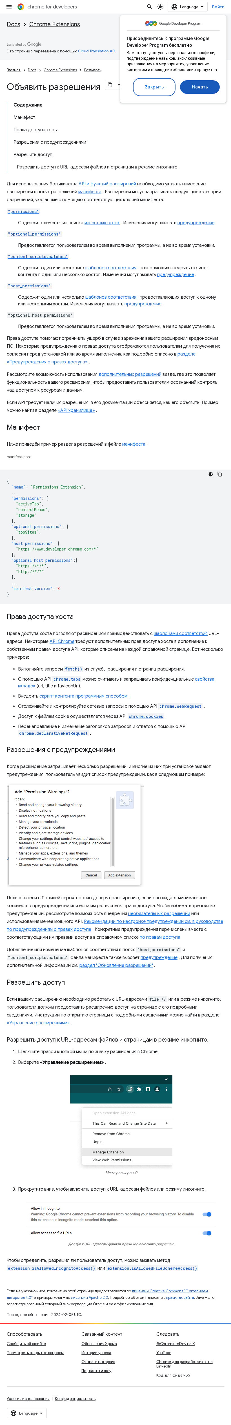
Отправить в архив (98, 1361)
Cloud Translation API (96, 51)
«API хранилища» (76, 410)
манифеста (89, 192)
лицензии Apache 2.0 (89, 1297)
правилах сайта (180, 1297)
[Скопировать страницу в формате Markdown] (110, 85)
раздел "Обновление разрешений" (116, 965)
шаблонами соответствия (181, 633)
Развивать (92, 70)
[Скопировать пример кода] (219, 474)
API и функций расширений (107, 184)
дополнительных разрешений (130, 374)
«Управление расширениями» (38, 1023)
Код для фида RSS (173, 1375)
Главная (14, 70)
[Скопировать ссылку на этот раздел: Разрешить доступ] (70, 983)
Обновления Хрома (99, 1343)
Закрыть (154, 87)
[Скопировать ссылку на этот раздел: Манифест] (45, 428)
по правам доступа (160, 937)
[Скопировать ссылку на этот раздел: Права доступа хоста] (79, 617)
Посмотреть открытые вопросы (35, 1352)
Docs (13, 24)
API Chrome (62, 641)
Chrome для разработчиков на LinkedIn (184, 1364)
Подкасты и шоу (96, 1370)
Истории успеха (96, 1352)
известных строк (102, 223)
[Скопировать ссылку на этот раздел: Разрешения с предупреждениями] (120, 750)
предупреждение (195, 223)
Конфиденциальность (75, 1398)
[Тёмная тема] (210, 474)
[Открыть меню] (9, 7)
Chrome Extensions (54, 24)
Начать (200, 87)
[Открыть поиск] (149, 6)
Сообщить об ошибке (26, 1343)
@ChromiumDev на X (175, 1343)
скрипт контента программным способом (83, 696)
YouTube (163, 1352)
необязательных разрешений (159, 913)
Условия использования (28, 1398)
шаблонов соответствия (110, 268)
